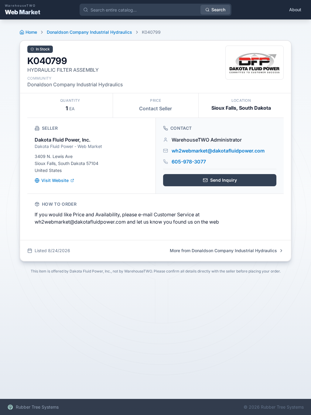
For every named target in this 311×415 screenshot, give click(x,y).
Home (31, 32)
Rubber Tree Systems (37, 407)
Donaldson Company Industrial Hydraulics (89, 32)
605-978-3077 (189, 162)
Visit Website (55, 180)
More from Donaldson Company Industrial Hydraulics (223, 250)
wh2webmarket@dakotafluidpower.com (218, 151)
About (295, 9)
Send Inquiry (223, 180)
